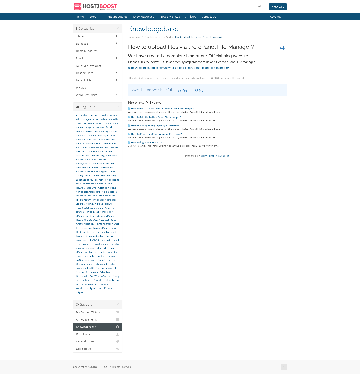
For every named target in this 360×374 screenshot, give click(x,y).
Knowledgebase (143, 16)
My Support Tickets (88, 312)
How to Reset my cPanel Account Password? (156, 134)
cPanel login (103, 131)
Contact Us (209, 16)
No (201, 90)
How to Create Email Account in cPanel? (96, 187)
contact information (86, 131)
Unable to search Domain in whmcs (97, 260)
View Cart (278, 6)
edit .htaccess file (109, 147)
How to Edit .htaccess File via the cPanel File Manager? (162, 108)
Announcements (116, 16)
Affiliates (190, 16)
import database (96, 236)
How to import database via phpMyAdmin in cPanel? (95, 207)
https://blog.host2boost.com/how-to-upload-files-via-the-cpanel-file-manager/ (178, 67)
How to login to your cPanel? (147, 142)
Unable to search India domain (92, 264)
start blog (96, 248)
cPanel (167, 36)
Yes (184, 90)
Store (94, 16)
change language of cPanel (98, 127)
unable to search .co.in (88, 256)
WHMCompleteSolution (215, 155)
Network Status (170, 16)
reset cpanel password (88, 244)
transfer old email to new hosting (101, 252)
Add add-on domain (86, 115)
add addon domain (107, 115)
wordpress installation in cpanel (92, 284)
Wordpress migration (87, 288)
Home (80, 16)
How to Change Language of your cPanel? (154, 125)
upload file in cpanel (95, 268)
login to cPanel (111, 240)
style (104, 248)
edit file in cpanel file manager (92, 151)
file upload (96, 163)
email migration (102, 155)
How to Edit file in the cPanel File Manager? (155, 117)
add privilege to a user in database (94, 119)
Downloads (83, 334)
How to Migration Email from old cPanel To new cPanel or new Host (97, 227)
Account (276, 16)
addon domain (95, 123)
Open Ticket (83, 349)
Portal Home (134, 36)
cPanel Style (101, 135)
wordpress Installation (106, 280)
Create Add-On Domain (96, 139)
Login (259, 6)
